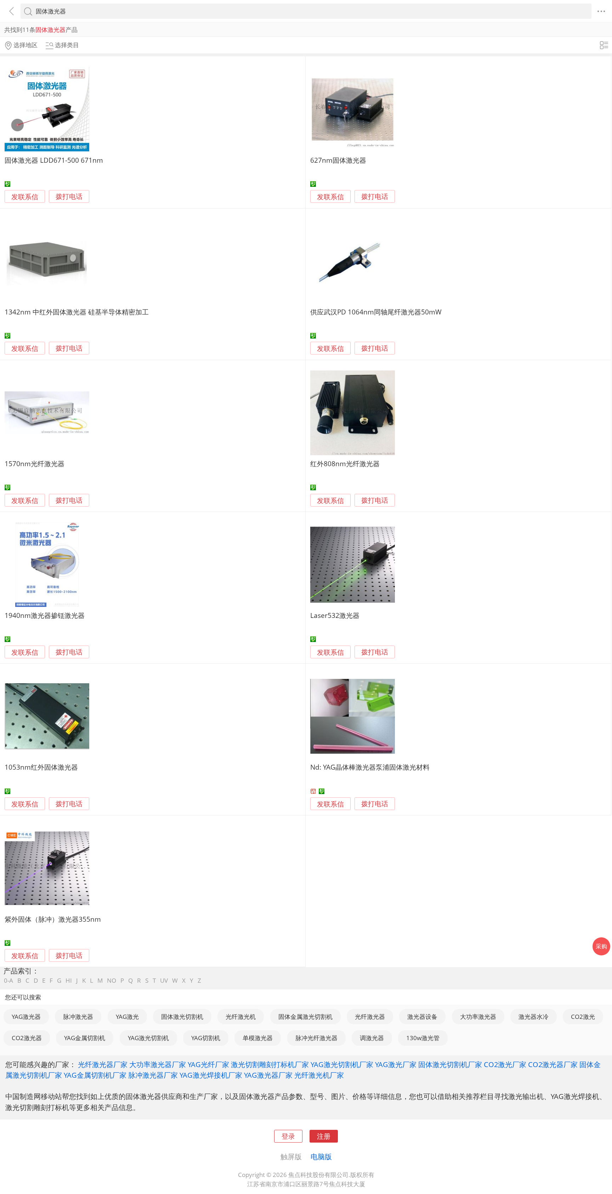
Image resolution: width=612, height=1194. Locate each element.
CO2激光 (583, 1016)
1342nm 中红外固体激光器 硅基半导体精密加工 (77, 311)
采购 (601, 946)
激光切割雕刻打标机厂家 (270, 1064)
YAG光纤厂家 (208, 1064)
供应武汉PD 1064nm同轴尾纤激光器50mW (376, 311)
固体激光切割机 (182, 1016)
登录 (288, 1136)
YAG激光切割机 (148, 1038)
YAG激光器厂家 (268, 1075)
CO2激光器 (27, 1038)
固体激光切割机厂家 (450, 1064)
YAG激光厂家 (395, 1064)
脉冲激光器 (78, 1016)
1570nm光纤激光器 (34, 463)
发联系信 (24, 196)
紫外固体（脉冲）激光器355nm (53, 919)
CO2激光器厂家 (553, 1064)
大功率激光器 (478, 1016)
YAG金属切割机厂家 (95, 1075)
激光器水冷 (533, 1016)
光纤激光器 (370, 1016)
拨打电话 (69, 196)
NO (111, 980)
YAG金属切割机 (84, 1038)
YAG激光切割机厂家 (342, 1064)
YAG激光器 (26, 1016)
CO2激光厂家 (505, 1064)
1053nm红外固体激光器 (41, 767)
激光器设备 (422, 1016)
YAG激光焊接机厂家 (211, 1075)
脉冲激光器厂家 (153, 1075)
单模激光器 (258, 1038)
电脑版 (321, 1156)
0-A (8, 980)
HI (69, 980)
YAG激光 (127, 1016)
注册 (323, 1136)
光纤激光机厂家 (319, 1075)
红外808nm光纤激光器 (345, 463)
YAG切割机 (205, 1038)
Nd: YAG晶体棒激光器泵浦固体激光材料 (370, 767)
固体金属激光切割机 (305, 1016)
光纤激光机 (241, 1016)
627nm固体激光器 (338, 160)
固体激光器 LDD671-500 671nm (54, 160)
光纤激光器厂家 (103, 1064)
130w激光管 (423, 1038)
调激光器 (372, 1038)
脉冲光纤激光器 (316, 1038)
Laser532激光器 (334, 615)
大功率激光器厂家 (157, 1064)
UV (164, 980)
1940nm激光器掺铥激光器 (45, 615)
